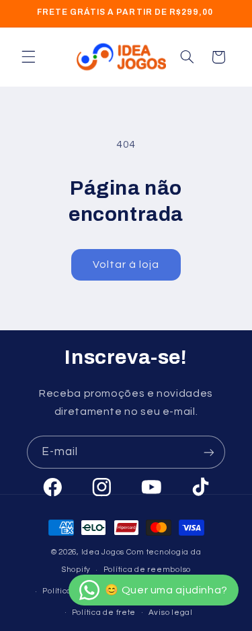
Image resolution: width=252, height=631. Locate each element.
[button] (28, 57)
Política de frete (104, 612)
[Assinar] (209, 452)
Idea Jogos (102, 552)
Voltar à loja (126, 264)
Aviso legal (171, 612)
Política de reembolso (147, 569)
